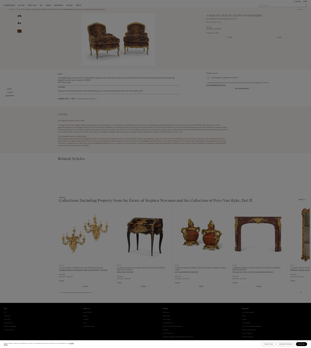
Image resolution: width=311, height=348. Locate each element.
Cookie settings (268, 344)
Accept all (301, 344)
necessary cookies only (285, 344)
